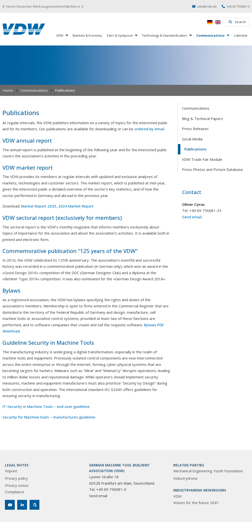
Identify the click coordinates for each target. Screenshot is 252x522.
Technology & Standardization (164, 35)
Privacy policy (16, 478)
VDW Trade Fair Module (202, 159)
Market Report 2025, (39, 206)
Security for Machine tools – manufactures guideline (48, 417)
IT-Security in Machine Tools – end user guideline (46, 406)
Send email (192, 216)
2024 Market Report (76, 206)
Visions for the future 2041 (196, 502)
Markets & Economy (87, 35)
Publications (195, 149)
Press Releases (195, 128)
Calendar (241, 35)
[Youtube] (10, 505)
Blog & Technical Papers (202, 118)
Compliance (14, 491)
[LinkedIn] (22, 505)
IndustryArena (185, 478)
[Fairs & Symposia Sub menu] (136, 35)
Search (240, 22)
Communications (210, 35)
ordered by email (149, 128)
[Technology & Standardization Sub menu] (190, 35)
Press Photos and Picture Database (212, 169)
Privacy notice (17, 485)
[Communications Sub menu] (227, 35)
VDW (59, 35)
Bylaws (150, 324)
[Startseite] (23, 29)
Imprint (11, 470)
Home (7, 90)
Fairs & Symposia (120, 35)
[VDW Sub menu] (66, 35)
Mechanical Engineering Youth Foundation (208, 470)
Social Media (192, 138)
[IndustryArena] (34, 505)
